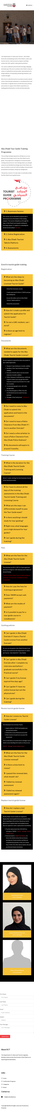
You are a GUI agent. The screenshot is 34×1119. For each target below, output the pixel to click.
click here (17, 227)
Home (4, 1078)
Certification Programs (9, 1081)
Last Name (3, 1001)
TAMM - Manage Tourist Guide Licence (13, 746)
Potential (3, 1108)
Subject (2, 1017)
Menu (30, 5)
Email (1, 1009)
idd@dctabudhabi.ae (20, 835)
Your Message (4, 1024)
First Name (3, 994)
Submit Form (5, 1036)
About (4, 1087)
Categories (6, 1084)
